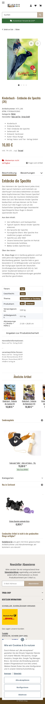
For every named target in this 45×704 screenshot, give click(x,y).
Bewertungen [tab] (27, 173)
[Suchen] (40, 14)
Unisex (23, 293)
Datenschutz (17, 673)
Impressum (7, 673)
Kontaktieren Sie (7, 541)
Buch (22, 303)
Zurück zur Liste (8, 29)
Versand (20, 150)
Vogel (22, 288)
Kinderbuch (30, 303)
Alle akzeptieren (22, 680)
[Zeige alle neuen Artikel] (42, 485)
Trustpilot (5, 633)
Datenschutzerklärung (11, 572)
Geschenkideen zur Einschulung (30, 298)
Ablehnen (22, 695)
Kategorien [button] (8, 478)
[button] (31, 5)
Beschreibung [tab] (9, 173)
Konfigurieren (22, 687)
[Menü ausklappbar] (3, 1)
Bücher (13, 114)
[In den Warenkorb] (4, 37)
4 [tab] (26, 85)
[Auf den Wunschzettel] (37, 43)
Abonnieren (34, 583)
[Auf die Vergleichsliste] (31, 43)
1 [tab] (19, 85)
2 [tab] (21, 85)
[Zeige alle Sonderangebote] (42, 420)
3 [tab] (23, 85)
